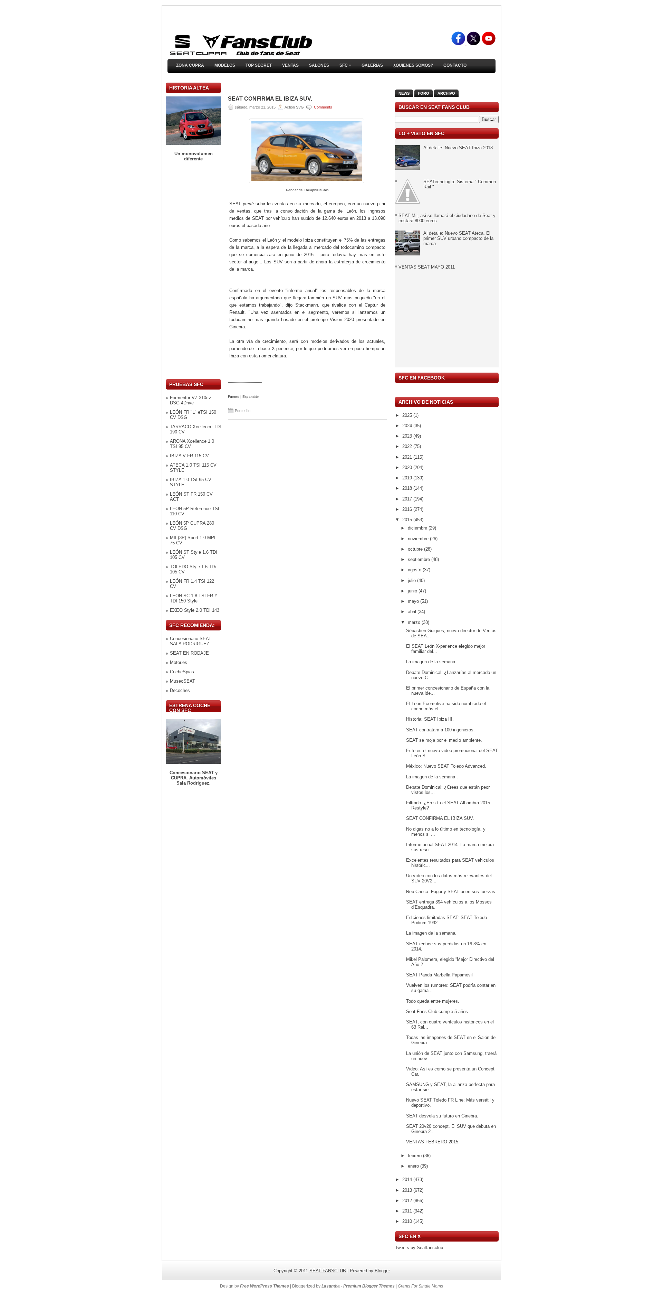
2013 (407, 1190)
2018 (407, 488)
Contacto (455, 65)
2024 (407, 425)
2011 (407, 1211)
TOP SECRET (259, 65)
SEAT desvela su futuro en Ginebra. (442, 1115)
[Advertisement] (193, 270)
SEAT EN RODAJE (189, 653)
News (404, 93)
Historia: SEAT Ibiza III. (430, 719)
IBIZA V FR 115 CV (189, 455)
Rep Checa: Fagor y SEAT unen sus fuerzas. (451, 891)
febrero (415, 1155)
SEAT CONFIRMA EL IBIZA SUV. (270, 99)
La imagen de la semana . (432, 776)
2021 (407, 457)
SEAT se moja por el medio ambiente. (444, 740)
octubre (416, 549)
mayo (414, 601)
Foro (423, 93)
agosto (415, 569)
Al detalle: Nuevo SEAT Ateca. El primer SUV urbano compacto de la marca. (458, 238)
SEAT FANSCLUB (327, 1270)
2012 (407, 1200)
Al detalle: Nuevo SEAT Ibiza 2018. (458, 147)
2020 (407, 467)
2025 (407, 415)
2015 (407, 519)
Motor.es (178, 662)
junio (413, 590)
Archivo (446, 93)
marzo (415, 622)
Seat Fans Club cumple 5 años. (437, 1011)
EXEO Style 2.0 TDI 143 (194, 610)
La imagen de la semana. (431, 661)
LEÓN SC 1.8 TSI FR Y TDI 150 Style (194, 598)
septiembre (419, 559)
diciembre (418, 528)
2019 (407, 477)
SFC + (345, 65)
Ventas (290, 65)
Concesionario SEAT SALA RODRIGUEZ (190, 641)
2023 (407, 436)
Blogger (382, 1270)
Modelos (224, 65)
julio (412, 580)
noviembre (419, 538)
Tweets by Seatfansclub (419, 1247)
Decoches (180, 690)
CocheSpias (182, 671)
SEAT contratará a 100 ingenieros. (440, 729)
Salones (319, 65)
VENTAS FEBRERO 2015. (433, 1141)
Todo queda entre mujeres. (432, 1001)
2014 (407, 1179)
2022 (407, 446)
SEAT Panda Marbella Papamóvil (439, 974)
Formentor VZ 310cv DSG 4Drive (190, 400)
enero (414, 1166)
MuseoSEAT (182, 681)
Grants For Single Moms (420, 1286)
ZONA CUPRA (190, 65)
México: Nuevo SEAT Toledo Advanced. (446, 766)
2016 (407, 509)
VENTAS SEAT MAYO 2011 (426, 267)
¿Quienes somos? (413, 65)
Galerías (372, 65)
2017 (407, 499)
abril (412, 611)
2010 (407, 1221)
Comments (323, 107)
